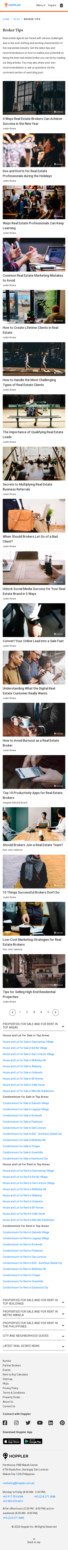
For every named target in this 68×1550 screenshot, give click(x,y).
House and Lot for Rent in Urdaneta (23, 1201)
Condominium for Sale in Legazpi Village (26, 1109)
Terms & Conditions (14, 1392)
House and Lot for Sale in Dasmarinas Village (28, 1041)
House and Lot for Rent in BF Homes (23, 1207)
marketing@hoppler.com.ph (18, 1483)
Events (7, 1370)
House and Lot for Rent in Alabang (22, 1195)
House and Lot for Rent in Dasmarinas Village (28, 1170)
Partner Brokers (12, 1365)
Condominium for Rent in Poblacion (23, 1250)
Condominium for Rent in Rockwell (22, 1244)
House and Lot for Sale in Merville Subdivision (28, 1091)
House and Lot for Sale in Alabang (22, 1066)
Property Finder (11, 1397)
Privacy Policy (10, 1388)
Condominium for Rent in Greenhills (23, 1281)
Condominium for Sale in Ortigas (21, 1146)
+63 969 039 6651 (13, 1501)
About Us (8, 1401)
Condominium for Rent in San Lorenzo (24, 1256)
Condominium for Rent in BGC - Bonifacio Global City (32, 1263)
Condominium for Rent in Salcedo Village (26, 1232)
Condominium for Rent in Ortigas (21, 1275)
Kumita (7, 1360)
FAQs (6, 1383)
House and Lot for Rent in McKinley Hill (24, 1189)
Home (6, 19)
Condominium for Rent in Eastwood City (25, 1287)
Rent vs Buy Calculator (15, 1374)
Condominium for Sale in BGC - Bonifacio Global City (32, 1133)
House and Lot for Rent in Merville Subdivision (29, 1219)
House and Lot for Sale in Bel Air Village (25, 1047)
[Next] (55, 1012)
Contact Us (9, 1406)
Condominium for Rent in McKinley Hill (24, 1269)
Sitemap (8, 1379)
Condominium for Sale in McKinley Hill (24, 1140)
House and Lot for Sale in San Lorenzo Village (28, 1054)
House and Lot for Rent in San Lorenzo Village (29, 1183)
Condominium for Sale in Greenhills (23, 1152)
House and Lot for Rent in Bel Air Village (25, 1176)
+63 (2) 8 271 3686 (44, 1496)
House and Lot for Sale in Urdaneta (22, 1072)
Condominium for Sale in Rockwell (22, 1115)
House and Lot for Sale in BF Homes (23, 1078)
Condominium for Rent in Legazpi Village (26, 1238)
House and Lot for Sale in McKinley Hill (24, 1060)
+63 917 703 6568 (13, 1496)
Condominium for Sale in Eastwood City (25, 1158)
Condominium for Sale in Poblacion (23, 1121)
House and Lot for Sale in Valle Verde (24, 1084)
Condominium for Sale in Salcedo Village (26, 1103)
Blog (17, 19)
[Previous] (12, 1012)
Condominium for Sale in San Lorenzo (24, 1127)
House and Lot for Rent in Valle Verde (24, 1213)
